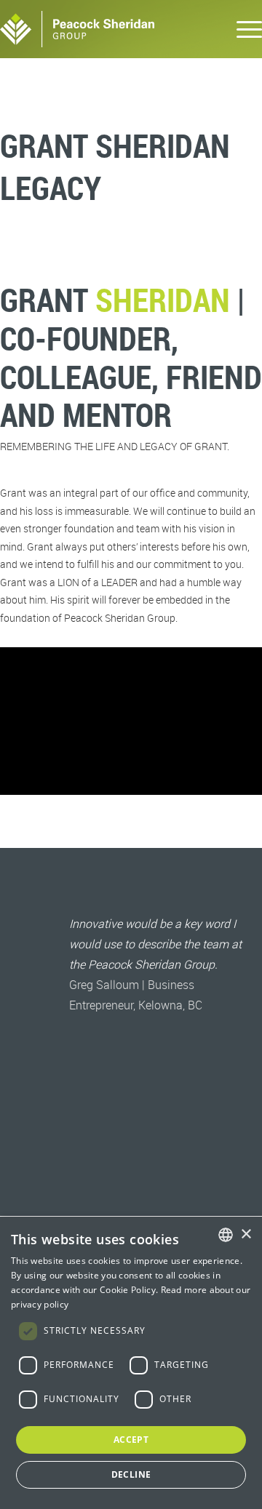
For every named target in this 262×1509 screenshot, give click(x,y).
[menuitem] (242, 29)
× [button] (245, 1234)
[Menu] (242, 29)
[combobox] (225, 1235)
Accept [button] (131, 1439)
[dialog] (131, 1363)
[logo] (105, 29)
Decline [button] (131, 1474)
